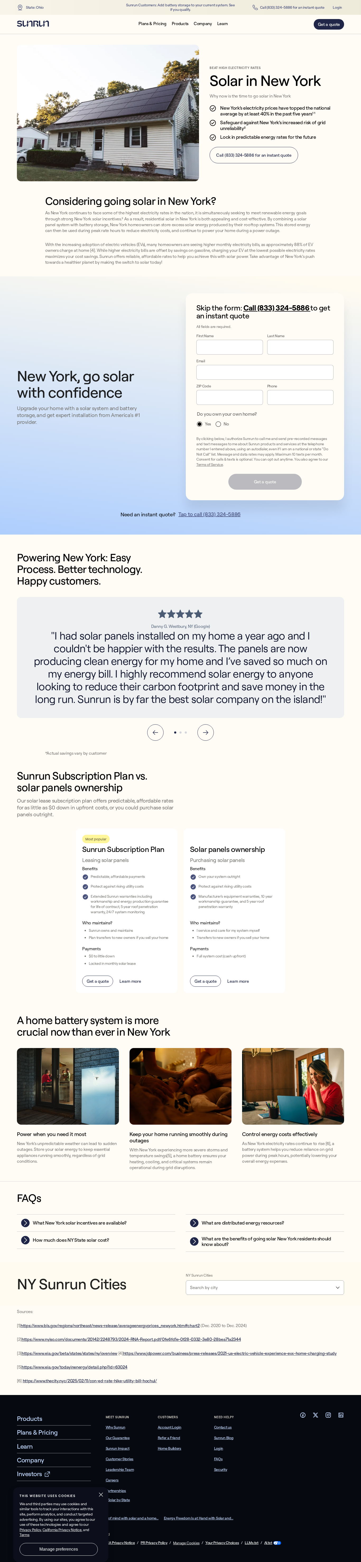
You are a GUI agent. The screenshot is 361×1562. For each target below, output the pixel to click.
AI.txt (268, 1543)
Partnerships (116, 1490)
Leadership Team (120, 1469)
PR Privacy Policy (154, 1543)
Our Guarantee (118, 1437)
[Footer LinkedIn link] (341, 1416)
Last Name (276, 336)
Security (220, 1469)
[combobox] (265, 1287)
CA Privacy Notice (120, 1543)
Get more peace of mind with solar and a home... (120, 1518)
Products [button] (180, 23)
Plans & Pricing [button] (152, 23)
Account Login (169, 1427)
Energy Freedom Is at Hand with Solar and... (198, 1518)
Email (200, 361)
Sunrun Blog (224, 1437)
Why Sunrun (115, 1427)
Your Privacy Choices (222, 1543)
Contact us (223, 1427)
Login (337, 7)
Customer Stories (120, 1459)
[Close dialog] (356, 1558)
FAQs (218, 1459)
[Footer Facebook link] (303, 1416)
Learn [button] (222, 23)
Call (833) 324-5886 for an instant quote (292, 7)
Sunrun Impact (117, 1448)
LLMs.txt (251, 1543)
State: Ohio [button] (35, 7)
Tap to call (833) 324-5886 (209, 514)
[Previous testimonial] (155, 732)
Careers (112, 1480)
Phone (272, 386)
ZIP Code (203, 386)
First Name (205, 336)
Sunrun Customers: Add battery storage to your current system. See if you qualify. (180, 7)
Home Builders (169, 1448)
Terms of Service (209, 464)
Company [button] (203, 23)
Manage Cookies (186, 1543)
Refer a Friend (169, 1437)
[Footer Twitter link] (315, 1416)
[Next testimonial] (205, 732)
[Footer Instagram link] (328, 1416)
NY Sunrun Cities (199, 1275)
